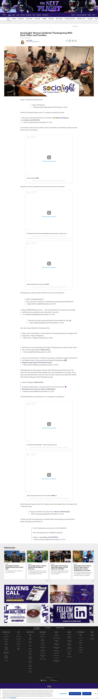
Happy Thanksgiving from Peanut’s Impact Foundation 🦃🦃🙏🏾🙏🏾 (42, 495)
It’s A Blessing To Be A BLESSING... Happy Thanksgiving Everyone (42, 444)
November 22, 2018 (61, 107)
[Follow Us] (72, 614)
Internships (6, 639)
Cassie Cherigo (29, 40)
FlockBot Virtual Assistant (6, 648)
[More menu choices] (50, 14)
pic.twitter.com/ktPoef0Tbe (46, 389)
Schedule (69, 634)
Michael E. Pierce (42, 447)
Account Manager (56, 637)
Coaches (18, 641)
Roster (18, 634)
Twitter (80, 644)
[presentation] (93, 581)
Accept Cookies (86, 693)
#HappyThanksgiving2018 (30, 362)
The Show (43, 644)
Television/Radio (42, 659)
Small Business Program (6, 656)
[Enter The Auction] (26, 614)
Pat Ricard (42, 180)
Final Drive (43, 642)
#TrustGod (48, 362)
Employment (6, 636)
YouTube (80, 651)
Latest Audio (42, 636)
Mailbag (30, 648)
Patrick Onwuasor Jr (41, 498)
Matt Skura (41, 286)
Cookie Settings (63, 693)
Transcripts (30, 668)
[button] (47, 580)
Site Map (6, 660)
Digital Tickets (56, 655)
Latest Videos (42, 634)
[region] (49, 694)
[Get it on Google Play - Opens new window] (53, 681)
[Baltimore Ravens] (49, 686)
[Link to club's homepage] (4, 14)
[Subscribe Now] (26, 594)
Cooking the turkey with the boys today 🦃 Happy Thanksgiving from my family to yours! (47, 233)
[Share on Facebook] (67, 41)
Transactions (18, 636)
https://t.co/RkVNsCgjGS (62, 511)
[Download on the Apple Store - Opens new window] (43, 680)
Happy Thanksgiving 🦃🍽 (33, 178)
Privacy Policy (13, 697)
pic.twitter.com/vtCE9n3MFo (31, 120)
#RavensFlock (45, 349)
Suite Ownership (56, 650)
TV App (80, 640)
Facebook (81, 642)
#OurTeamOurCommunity (30, 389)
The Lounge (42, 653)
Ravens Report (42, 647)
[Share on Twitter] (70, 41)
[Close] (95, 693)
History (18, 646)
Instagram (81, 647)
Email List (81, 637)
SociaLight (30, 650)
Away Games (56, 653)
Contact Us (6, 634)
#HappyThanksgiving (62, 118)
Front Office (18, 643)
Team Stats (18, 639)
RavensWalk (69, 656)
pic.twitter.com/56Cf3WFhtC (49, 537)
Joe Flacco (42, 236)
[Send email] (73, 41)
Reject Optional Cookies (75, 693)
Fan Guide (69, 650)
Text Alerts (56, 657)
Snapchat (81, 649)
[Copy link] (76, 41)
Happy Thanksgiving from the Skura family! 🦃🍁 (38, 284)
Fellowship (6, 641)
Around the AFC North (30, 658)
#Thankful (42, 362)
